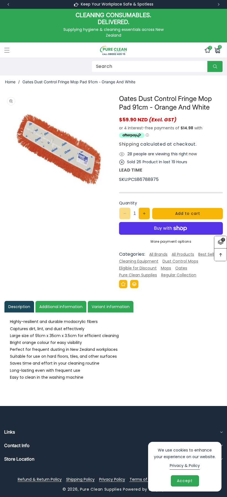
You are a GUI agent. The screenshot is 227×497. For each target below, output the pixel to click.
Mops (166, 268)
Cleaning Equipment (138, 261)
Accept (185, 480)
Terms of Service (146, 479)
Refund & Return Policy (40, 479)
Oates (181, 268)
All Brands (158, 254)
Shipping (129, 144)
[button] (219, 4)
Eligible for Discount (138, 268)
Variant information (111, 306)
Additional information (60, 306)
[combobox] (157, 66)
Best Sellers (209, 254)
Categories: (132, 254)
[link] (113, 25)
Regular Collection (178, 275)
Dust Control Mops (180, 261)
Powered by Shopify (143, 489)
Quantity (128, 203)
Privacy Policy (112, 479)
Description (19, 306)
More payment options (171, 241)
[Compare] (134, 284)
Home (10, 81)
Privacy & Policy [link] (185, 465)
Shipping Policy (80, 479)
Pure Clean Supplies (138, 275)
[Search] (215, 66)
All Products (183, 254)
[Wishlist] (123, 284)
